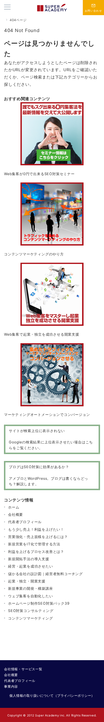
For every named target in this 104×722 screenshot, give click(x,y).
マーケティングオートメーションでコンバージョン (47, 414)
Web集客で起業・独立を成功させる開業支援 (41, 334)
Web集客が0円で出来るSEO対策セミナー (39, 174)
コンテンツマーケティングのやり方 (34, 254)
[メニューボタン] (7, 7)
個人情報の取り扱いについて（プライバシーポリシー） (52, 696)
